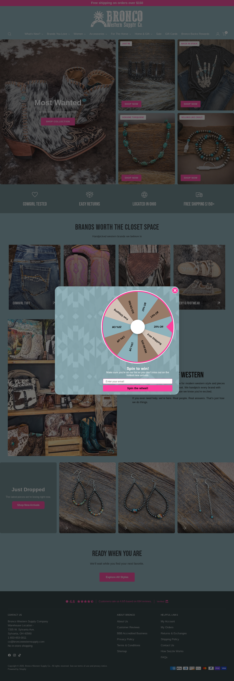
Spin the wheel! (137, 388)
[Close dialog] (175, 290)
